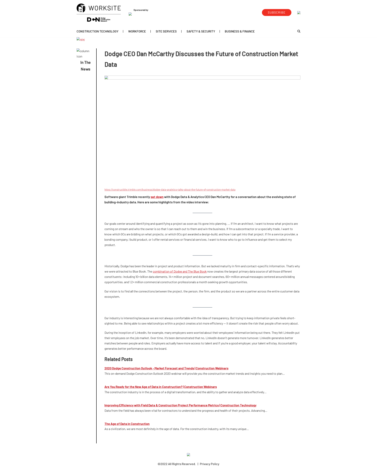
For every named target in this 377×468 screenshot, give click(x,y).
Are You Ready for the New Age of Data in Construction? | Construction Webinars (160, 386)
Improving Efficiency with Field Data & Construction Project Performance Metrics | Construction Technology (180, 405)
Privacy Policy (209, 464)
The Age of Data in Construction (127, 423)
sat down (157, 197)
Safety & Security (201, 31)
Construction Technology (97, 31)
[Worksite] (99, 13)
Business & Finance (240, 31)
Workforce (137, 31)
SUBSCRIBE (276, 12)
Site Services (166, 31)
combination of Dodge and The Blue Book (180, 271)
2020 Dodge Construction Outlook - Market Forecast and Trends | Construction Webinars (166, 368)
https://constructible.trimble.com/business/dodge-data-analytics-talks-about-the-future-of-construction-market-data (169, 189)
